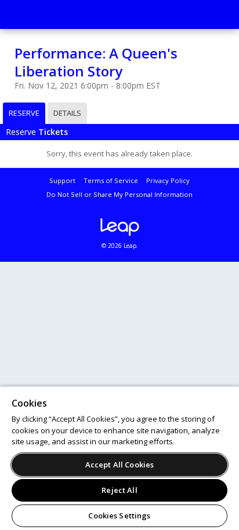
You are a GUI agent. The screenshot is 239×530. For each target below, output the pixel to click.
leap (119, 227)
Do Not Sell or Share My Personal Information (119, 194)
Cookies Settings (119, 515)
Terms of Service (111, 180)
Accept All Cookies (119, 464)
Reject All (119, 490)
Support (62, 180)
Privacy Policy (168, 180)
